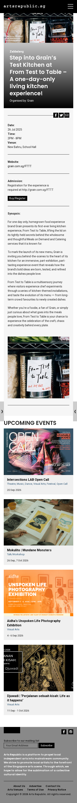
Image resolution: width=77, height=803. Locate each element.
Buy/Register (17, 198)
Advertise (35, 786)
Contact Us (53, 786)
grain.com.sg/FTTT (20, 166)
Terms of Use (35, 789)
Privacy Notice (57, 789)
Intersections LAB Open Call (28, 480)
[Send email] (66, 114)
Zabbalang (17, 51)
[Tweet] (61, 114)
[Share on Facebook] (55, 114)
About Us (19, 786)
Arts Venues (15, 789)
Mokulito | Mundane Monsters (29, 550)
